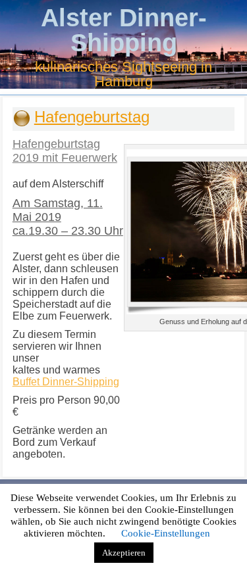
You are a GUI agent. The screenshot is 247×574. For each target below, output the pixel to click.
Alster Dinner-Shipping (124, 30)
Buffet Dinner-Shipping (66, 381)
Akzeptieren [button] (124, 553)
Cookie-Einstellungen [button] (165, 533)
